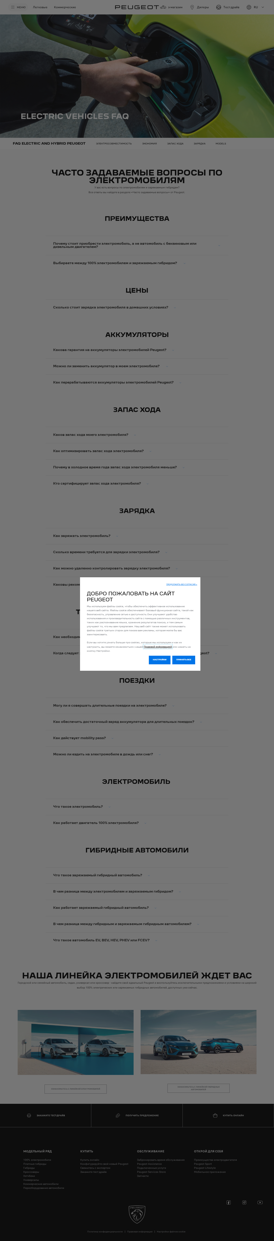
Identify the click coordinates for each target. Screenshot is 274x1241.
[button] (181, 585)
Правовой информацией (158, 646)
